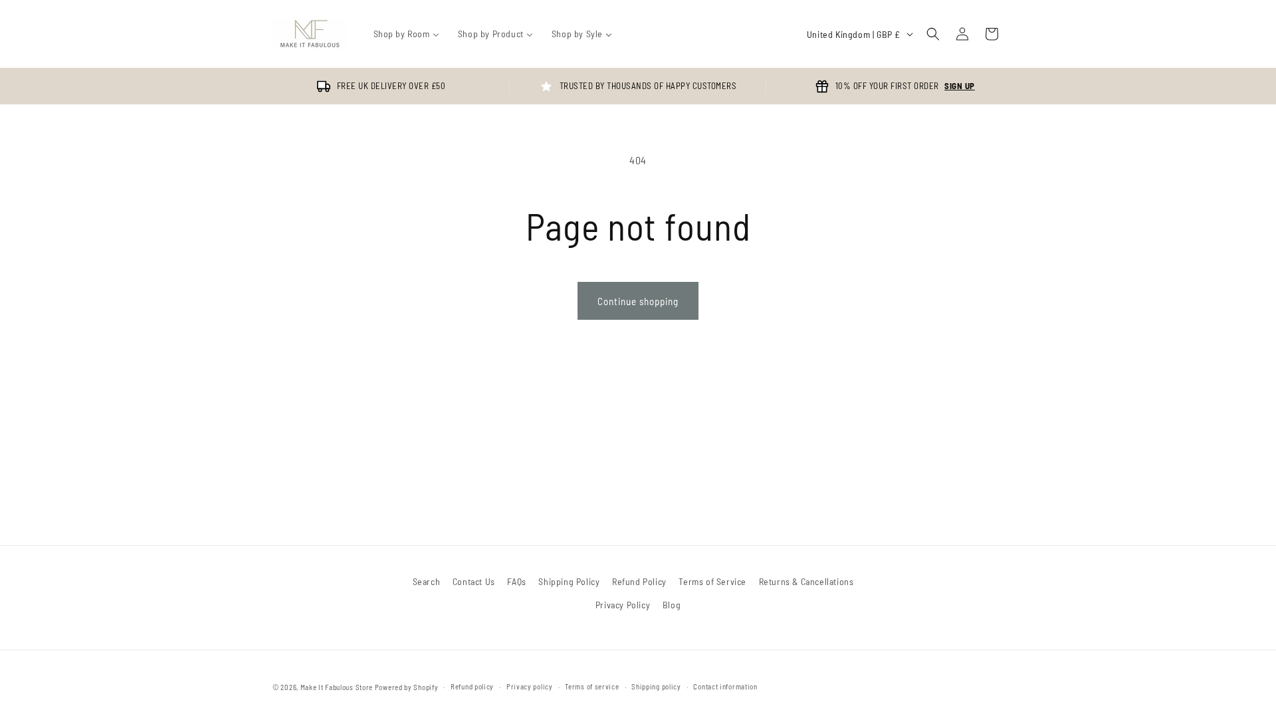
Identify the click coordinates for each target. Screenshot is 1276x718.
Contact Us (474, 581)
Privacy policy (529, 686)
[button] (933, 34)
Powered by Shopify (407, 687)
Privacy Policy (622, 604)
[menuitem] (406, 34)
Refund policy (472, 686)
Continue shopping (638, 301)
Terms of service (592, 686)
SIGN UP (959, 85)
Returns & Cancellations (806, 581)
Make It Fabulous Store (336, 687)
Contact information (725, 686)
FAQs (516, 581)
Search (427, 581)
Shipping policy (656, 686)
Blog (672, 604)
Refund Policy (639, 581)
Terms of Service (712, 581)
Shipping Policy (568, 581)
